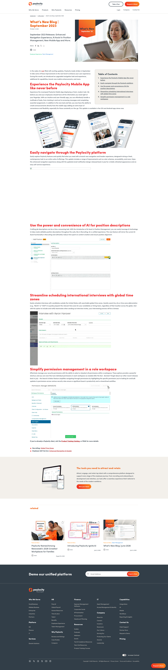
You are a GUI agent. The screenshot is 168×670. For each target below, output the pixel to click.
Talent (53, 617)
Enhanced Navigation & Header (60, 451)
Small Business (33, 604)
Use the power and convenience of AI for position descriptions (114, 87)
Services (32, 638)
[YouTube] (46, 661)
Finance (31, 630)
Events (76, 639)
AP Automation (79, 612)
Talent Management (58, 626)
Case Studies (56, 640)
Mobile (122, 610)
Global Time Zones (47, 448)
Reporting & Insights (126, 617)
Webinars (77, 635)
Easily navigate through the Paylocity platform (116, 83)
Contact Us (136, 10)
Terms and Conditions (125, 661)
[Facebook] (38, 661)
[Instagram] (50, 661)
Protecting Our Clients (104, 636)
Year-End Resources (80, 645)
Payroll (54, 604)
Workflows (123, 614)
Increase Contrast (133, 655)
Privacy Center (115, 661)
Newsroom (100, 627)
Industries (32, 614)
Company (126, 10)
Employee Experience (58, 623)
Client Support (124, 627)
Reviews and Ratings (58, 636)
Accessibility (136, 661)
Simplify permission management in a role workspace (115, 98)
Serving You (100, 633)
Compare (55, 643)
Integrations (123, 604)
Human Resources (57, 610)
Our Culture (100, 630)
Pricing (122, 638)
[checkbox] (124, 655)
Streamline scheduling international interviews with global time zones (116, 92)
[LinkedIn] (30, 661)
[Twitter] (34, 661)
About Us (99, 617)
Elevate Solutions (34, 643)
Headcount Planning (80, 619)
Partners (31, 617)
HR (30, 627)
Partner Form (124, 630)
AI (120, 607)
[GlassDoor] (42, 661)
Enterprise (32, 610)
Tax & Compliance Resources (83, 642)
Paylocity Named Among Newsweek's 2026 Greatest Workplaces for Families (44, 548)
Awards (99, 640)
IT (29, 633)
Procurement (78, 616)
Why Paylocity (57, 632)
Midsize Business (34, 607)
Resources (78, 624)
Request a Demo (125, 633)
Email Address (96, 574)
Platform (32, 622)
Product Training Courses (82, 648)
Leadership (100, 643)
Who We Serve (34, 599)
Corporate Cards (79, 609)
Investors (100, 624)
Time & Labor (56, 614)
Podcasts (77, 632)
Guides (76, 629)
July (43, 71)
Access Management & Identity (106, 607)
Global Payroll (56, 607)
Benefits (54, 620)
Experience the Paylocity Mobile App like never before (117, 79)
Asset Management (103, 604)
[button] (62, 522)
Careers (99, 620)
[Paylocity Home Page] (36, 4)
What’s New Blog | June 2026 (117, 545)
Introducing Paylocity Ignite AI (81, 545)
